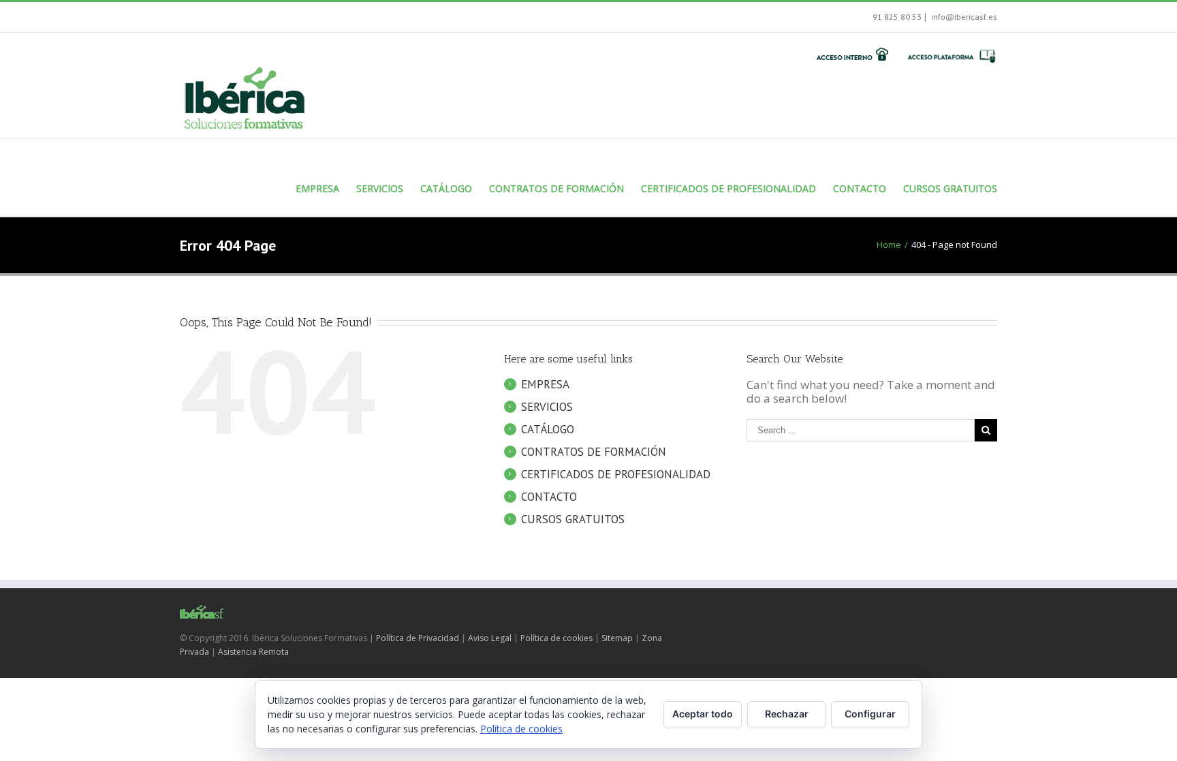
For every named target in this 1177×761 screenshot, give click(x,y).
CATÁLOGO (547, 429)
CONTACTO (549, 496)
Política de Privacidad (417, 638)
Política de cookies (556, 638)
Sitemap (617, 638)
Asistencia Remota (253, 651)
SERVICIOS (547, 406)
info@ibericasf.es (963, 17)
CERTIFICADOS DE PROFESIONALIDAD (615, 474)
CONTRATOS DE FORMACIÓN (593, 451)
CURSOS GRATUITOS (573, 519)
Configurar (870, 713)
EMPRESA (545, 384)
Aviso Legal (490, 638)
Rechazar (787, 713)
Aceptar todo (702, 713)
